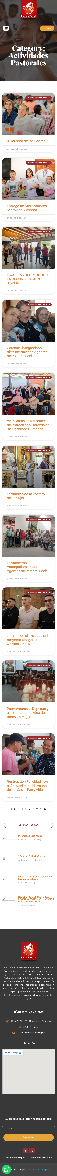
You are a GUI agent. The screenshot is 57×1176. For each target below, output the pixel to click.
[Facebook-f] (25, 1150)
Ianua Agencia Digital (38, 1169)
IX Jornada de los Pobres (26, 141)
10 (45, 808)
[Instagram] (32, 1150)
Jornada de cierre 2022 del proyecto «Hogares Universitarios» (27, 640)
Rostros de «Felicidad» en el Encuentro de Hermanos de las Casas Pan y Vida (27, 786)
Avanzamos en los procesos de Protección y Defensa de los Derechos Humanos (28, 425)
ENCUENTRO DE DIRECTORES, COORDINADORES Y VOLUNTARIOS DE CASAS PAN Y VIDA (36, 899)
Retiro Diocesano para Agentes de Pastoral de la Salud (35, 877)
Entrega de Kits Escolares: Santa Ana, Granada (27, 208)
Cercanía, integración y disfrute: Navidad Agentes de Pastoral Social (27, 352)
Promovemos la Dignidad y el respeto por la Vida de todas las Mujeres (27, 713)
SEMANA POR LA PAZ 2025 (31, 856)
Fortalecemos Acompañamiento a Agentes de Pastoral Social (28, 567)
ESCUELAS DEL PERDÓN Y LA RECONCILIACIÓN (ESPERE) (27, 279)
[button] (6, 28)
